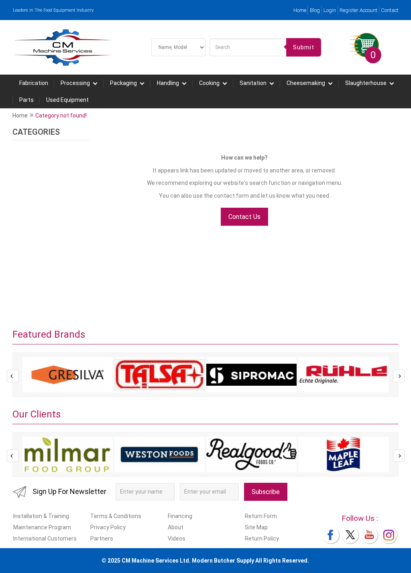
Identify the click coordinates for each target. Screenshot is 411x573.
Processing (75, 83)
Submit (303, 47)
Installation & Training (41, 516)
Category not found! (61, 115)
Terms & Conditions (115, 516)
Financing (180, 516)
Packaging (123, 83)
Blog (315, 10)
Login (330, 10)
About (175, 527)
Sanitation (253, 83)
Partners (101, 538)
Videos (176, 538)
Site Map (256, 527)
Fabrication (33, 83)
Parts (26, 100)
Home (299, 10)
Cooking (209, 83)
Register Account (358, 10)
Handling (168, 83)
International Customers (45, 538)
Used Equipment (67, 100)
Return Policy (262, 538)
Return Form (261, 516)
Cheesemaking (306, 83)
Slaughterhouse (366, 83)
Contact (390, 10)
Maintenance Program (42, 527)
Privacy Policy (108, 527)
